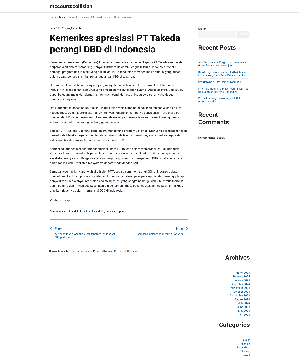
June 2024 (243, 307)
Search (202, 28)
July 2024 (244, 303)
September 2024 (240, 295)
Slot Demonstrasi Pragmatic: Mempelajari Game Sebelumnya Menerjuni (222, 64)
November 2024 (240, 287)
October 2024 (241, 291)
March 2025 (243, 272)
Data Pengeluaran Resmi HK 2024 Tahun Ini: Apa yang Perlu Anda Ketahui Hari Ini (222, 74)
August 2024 (242, 299)
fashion (245, 343)
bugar (67, 200)
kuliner (246, 351)
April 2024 (244, 314)
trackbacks (88, 211)
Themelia (132, 251)
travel (246, 355)
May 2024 (244, 310)
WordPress (114, 251)
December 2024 (240, 284)
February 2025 (241, 276)
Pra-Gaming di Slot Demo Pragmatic (219, 81)
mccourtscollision (81, 251)
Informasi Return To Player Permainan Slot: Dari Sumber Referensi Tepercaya (223, 90)
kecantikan (243, 347)
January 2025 (242, 280)
